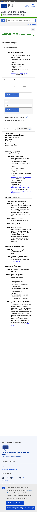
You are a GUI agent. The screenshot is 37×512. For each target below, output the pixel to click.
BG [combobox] (7, 106)
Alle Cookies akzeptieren (15, 503)
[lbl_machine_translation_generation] (27, 117)
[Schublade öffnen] (4, 30)
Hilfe (3, 466)
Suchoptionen (31, 24)
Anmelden (27, 6)
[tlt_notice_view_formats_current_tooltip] (30, 129)
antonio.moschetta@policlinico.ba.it (20, 73)
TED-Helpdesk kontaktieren (9, 469)
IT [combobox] (7, 90)
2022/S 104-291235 (16, 261)
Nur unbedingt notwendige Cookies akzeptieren (21, 508)
